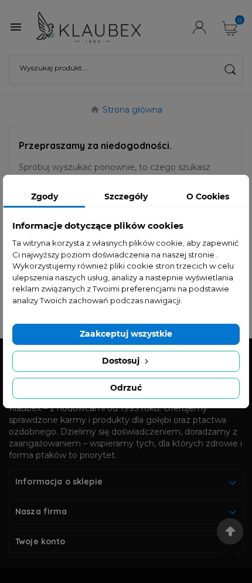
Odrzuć (126, 387)
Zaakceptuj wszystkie (126, 333)
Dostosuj (122, 360)
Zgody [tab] (44, 196)
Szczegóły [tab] (126, 196)
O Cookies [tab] (207, 196)
